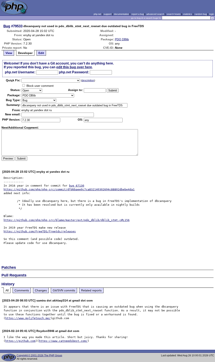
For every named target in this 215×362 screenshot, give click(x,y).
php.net (97, 14)
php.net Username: (20, 72)
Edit (41, 53)
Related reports (91, 290)
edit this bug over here (74, 67)
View (8, 53)
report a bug (137, 14)
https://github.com (20, 340)
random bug (201, 14)
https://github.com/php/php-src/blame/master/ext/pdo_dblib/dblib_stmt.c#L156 (67, 220)
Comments (21, 290)
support (107, 14)
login (211, 14)
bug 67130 (76, 185)
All (7, 290)
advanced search (155, 14)
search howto (174, 14)
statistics (187, 14)
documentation (121, 14)
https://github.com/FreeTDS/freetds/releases (40, 231)
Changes (41, 290)
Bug (6, 26)
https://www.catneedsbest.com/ (63, 340)
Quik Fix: (13, 80)
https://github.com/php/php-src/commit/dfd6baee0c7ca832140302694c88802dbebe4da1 (69, 189)
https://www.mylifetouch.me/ (28, 318)
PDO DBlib (122, 39)
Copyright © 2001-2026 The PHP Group (39, 355)
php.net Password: (74, 72)
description (88, 80)
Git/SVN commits (64, 290)
